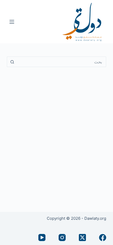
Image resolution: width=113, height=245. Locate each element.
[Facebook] (102, 237)
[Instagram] (62, 237)
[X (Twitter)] (82, 237)
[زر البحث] (12, 62)
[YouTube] (41, 237)
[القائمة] (11, 21)
